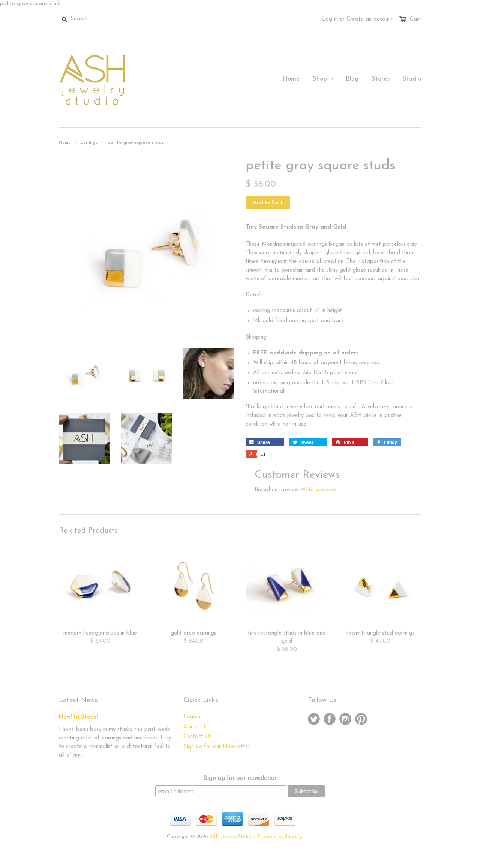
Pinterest (361, 719)
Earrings (89, 142)
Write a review (318, 490)
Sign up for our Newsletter (216, 747)
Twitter (314, 719)
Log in (330, 19)
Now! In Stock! (78, 717)
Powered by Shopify (279, 836)
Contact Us (197, 736)
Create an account (369, 19)
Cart (415, 19)
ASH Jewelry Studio (231, 836)
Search (191, 717)
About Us (195, 727)
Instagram (345, 719)
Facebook (330, 719)
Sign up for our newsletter (240, 778)
